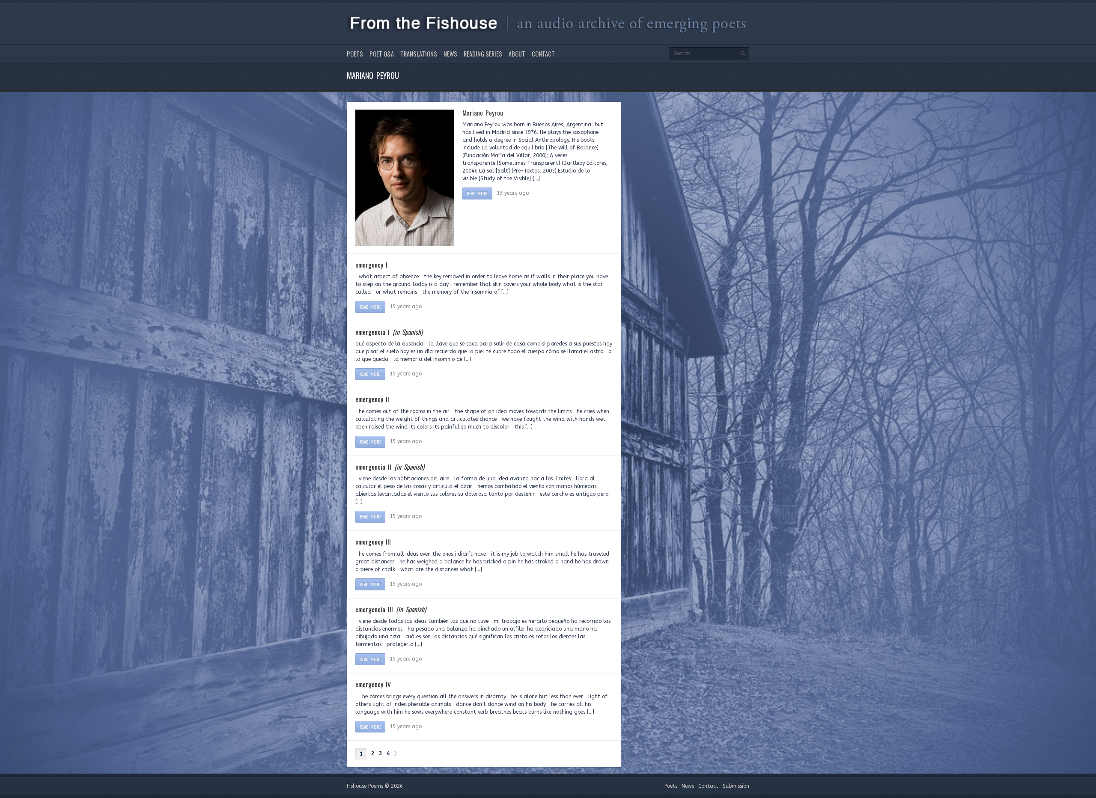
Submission (736, 786)
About (517, 53)
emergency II (372, 399)
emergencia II (389, 467)
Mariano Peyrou (482, 112)
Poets (355, 53)
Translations (418, 53)
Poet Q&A (381, 53)
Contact (543, 53)
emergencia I (389, 332)
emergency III (373, 541)
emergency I (371, 264)
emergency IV (373, 684)
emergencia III (390, 609)
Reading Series (483, 53)
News (450, 53)
